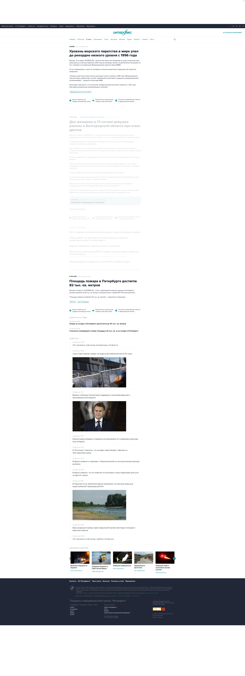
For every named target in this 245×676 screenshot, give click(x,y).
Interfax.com (31, 26)
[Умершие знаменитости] (122, 563)
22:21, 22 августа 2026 (111, 117)
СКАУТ (72, 611)
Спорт (106, 39)
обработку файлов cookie (151, 593)
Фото (152, 39)
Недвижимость (69, 26)
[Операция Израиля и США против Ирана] (101, 564)
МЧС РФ (73, 302)
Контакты (72, 581)
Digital (129, 39)
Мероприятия (91, 26)
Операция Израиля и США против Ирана (100, 568)
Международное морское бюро (80, 92)
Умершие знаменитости (122, 566)
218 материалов (161, 572)
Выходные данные (158, 615)
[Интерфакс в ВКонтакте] (111, 617)
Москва (122, 39)
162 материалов (139, 570)
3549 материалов (97, 571)
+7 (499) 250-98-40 (122, 596)
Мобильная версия (7, 26)
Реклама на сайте (117, 581)
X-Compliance (74, 609)
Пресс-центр (96, 581)
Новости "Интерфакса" (110, 607)
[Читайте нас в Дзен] (105, 617)
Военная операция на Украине (92, 117)
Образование (80, 26)
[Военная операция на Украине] (80, 563)
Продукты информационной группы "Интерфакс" (98, 600)
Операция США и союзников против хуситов (163, 568)
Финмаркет (53, 26)
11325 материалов (76, 570)
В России (81, 39)
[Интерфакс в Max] (117, 617)
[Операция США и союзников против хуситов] (165, 563)
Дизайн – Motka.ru (158, 617)
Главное (72, 39)
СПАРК (72, 607)
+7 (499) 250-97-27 (135, 596)
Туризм (61, 26)
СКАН (105, 609)
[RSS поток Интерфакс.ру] (114, 617)
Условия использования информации (163, 613)
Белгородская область (77, 209)
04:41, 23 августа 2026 (84, 276)
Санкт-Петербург (83, 302)
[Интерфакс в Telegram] (108, 617)
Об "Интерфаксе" (20, 26)
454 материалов (118, 568)
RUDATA (106, 611)
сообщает (107, 137)
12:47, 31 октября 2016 (82, 46)
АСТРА (72, 614)
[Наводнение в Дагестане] (143, 563)
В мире (88, 39)
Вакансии (106, 581)
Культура (114, 39)
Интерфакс (122, 32)
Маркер (72, 613)
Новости (137, 39)
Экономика (98, 39)
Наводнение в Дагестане (139, 567)
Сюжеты (145, 39)
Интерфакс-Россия (42, 26)
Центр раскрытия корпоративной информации (117, 613)
